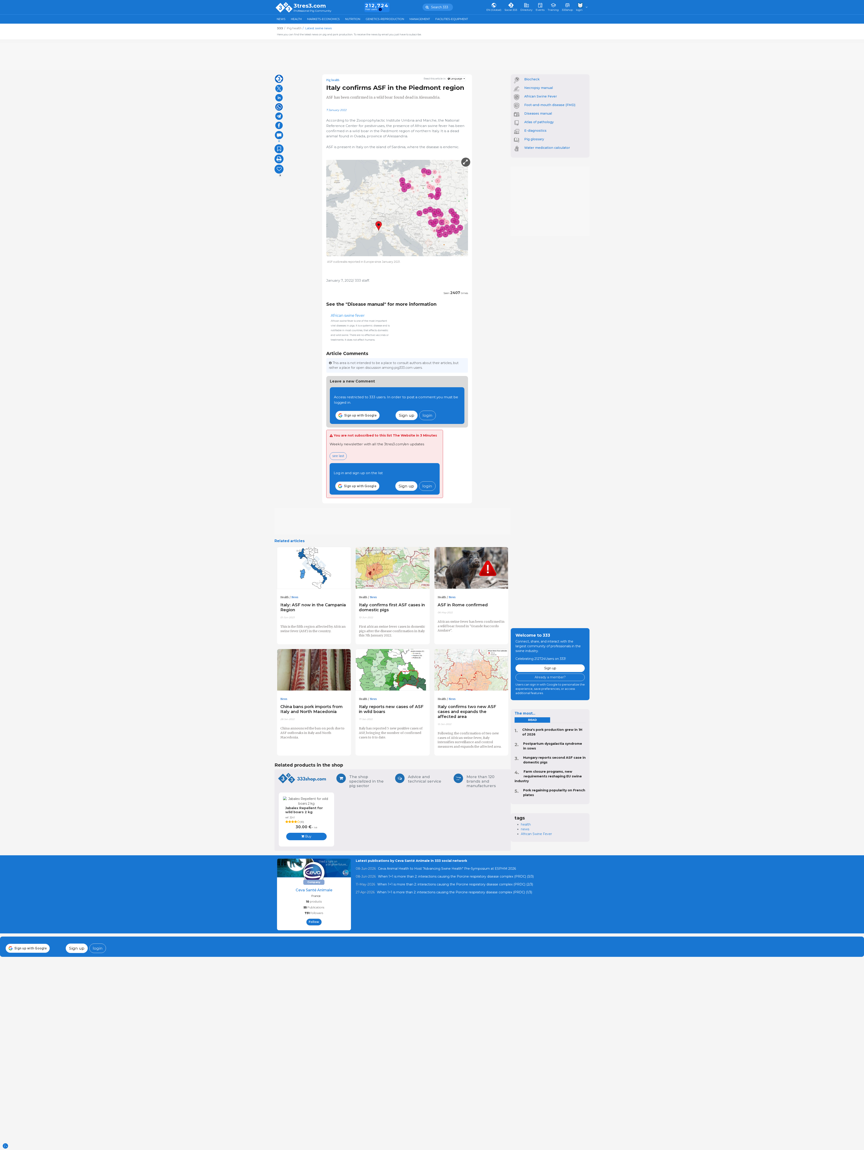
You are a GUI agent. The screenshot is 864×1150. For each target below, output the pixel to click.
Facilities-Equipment (451, 19)
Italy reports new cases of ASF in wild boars (391, 709)
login (427, 415)
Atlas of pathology (539, 122)
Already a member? (550, 677)
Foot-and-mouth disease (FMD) (549, 105)
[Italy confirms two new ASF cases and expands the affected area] (471, 670)
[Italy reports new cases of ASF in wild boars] (393, 670)
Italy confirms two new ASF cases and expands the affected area (467, 711)
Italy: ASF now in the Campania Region (313, 607)
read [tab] (532, 720)
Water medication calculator (547, 148)
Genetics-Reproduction (385, 19)
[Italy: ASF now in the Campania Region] (314, 568)
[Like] (279, 169)
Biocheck (532, 79)
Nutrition (352, 19)
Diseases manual (538, 113)
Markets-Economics (323, 19)
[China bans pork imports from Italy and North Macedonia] (314, 670)
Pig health (332, 80)
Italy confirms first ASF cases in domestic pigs (392, 607)
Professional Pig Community (312, 10)
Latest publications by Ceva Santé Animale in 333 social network (411, 861)
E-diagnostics (535, 131)
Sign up (406, 415)
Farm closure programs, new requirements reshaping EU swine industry (548, 776)
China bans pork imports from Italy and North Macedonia (311, 709)
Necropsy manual (538, 88)
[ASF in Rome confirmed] (471, 568)
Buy (307, 836)
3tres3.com (310, 6)
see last (338, 456)
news (525, 829)
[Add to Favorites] (279, 148)
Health (296, 19)
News (281, 19)
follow (314, 922)
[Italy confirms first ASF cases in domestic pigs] (393, 568)
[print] (279, 158)
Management (420, 19)
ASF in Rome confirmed (463, 604)
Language (456, 78)
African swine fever (348, 315)
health (526, 824)
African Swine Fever (540, 96)
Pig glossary (534, 139)
